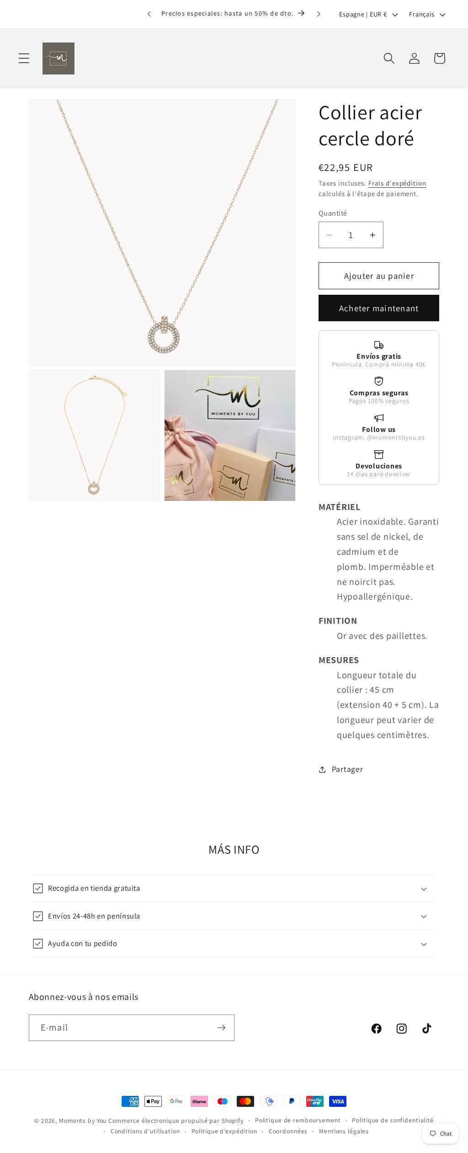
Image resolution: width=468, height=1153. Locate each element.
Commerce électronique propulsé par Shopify (176, 1120)
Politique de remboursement (298, 1120)
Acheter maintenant (379, 308)
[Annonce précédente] (149, 14)
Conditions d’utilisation (145, 1131)
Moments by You (82, 1120)
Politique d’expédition (224, 1131)
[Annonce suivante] (319, 14)
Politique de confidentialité (393, 1120)
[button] (24, 58)
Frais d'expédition (397, 183)
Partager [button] (347, 769)
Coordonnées (288, 1131)
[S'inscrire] (221, 1028)
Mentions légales (344, 1131)
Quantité (333, 213)
